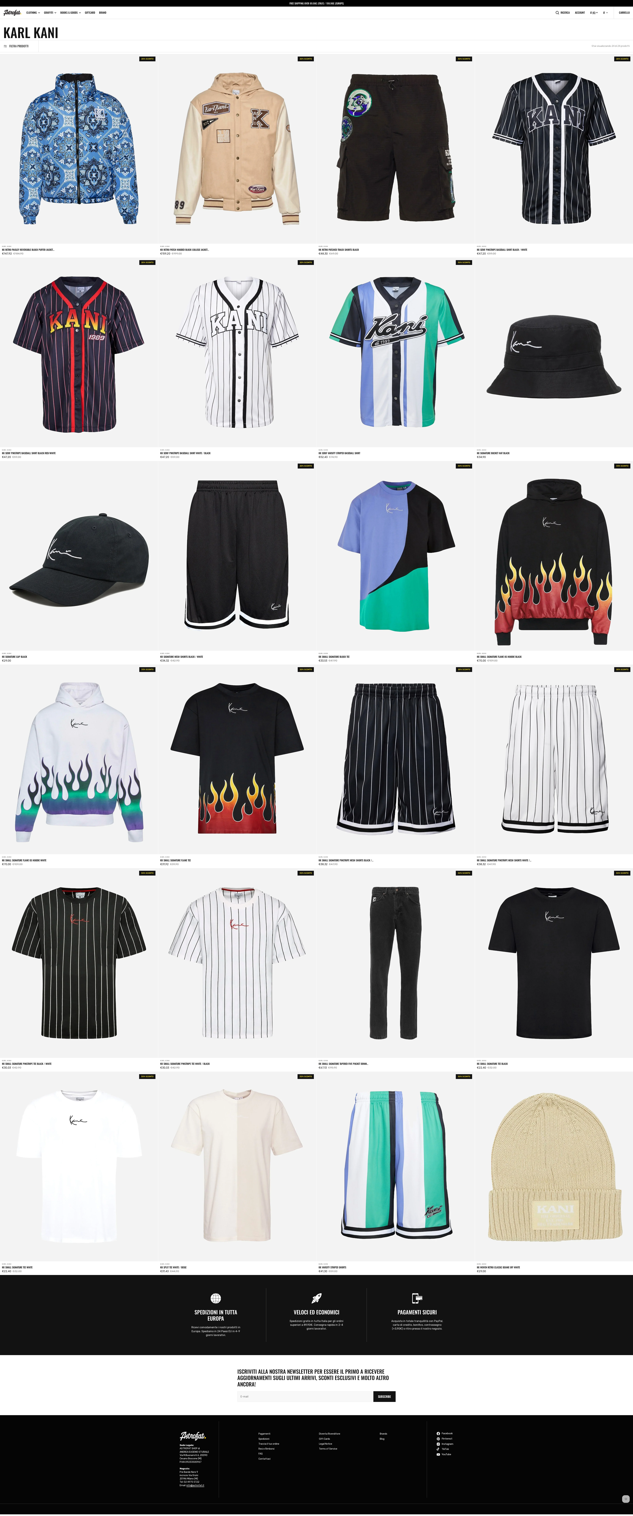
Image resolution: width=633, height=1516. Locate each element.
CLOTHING (31, 13)
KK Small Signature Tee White (17, 1267)
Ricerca (565, 13)
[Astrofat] (12, 13)
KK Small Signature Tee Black (492, 1063)
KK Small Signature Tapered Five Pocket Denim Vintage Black (343, 1063)
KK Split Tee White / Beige (173, 1267)
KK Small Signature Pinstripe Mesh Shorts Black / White (345, 860)
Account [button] (580, 13)
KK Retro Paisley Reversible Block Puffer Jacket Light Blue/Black (27, 249)
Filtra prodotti (19, 46)
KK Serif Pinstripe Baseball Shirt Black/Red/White (29, 453)
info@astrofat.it (195, 1485)
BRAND (102, 13)
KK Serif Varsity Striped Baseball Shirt (339, 453)
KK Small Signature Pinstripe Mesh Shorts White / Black (503, 860)
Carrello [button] (624, 13)
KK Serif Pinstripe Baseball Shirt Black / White (502, 249)
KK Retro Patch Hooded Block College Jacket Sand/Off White (184, 249)
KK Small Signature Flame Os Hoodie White (24, 860)
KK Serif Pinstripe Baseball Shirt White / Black (185, 453)
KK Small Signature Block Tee (334, 656)
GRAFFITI (48, 13)
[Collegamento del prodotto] (79, 155)
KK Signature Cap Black (14, 656)
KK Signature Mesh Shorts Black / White (181, 656)
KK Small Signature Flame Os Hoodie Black (499, 656)
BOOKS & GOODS (69, 13)
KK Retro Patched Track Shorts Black (339, 249)
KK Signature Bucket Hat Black (493, 453)
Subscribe (384, 1396)
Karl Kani (6, 246)
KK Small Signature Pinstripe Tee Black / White (26, 1063)
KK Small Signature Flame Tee (175, 860)
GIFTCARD (90, 13)
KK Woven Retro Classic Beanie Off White (498, 1267)
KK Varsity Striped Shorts (332, 1267)
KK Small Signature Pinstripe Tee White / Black (185, 1063)
